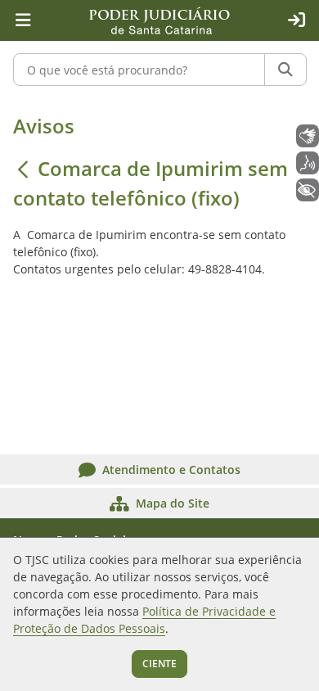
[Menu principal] (23, 20)
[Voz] (307, 162)
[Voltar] (23, 168)
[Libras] (307, 135)
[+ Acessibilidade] (307, 189)
